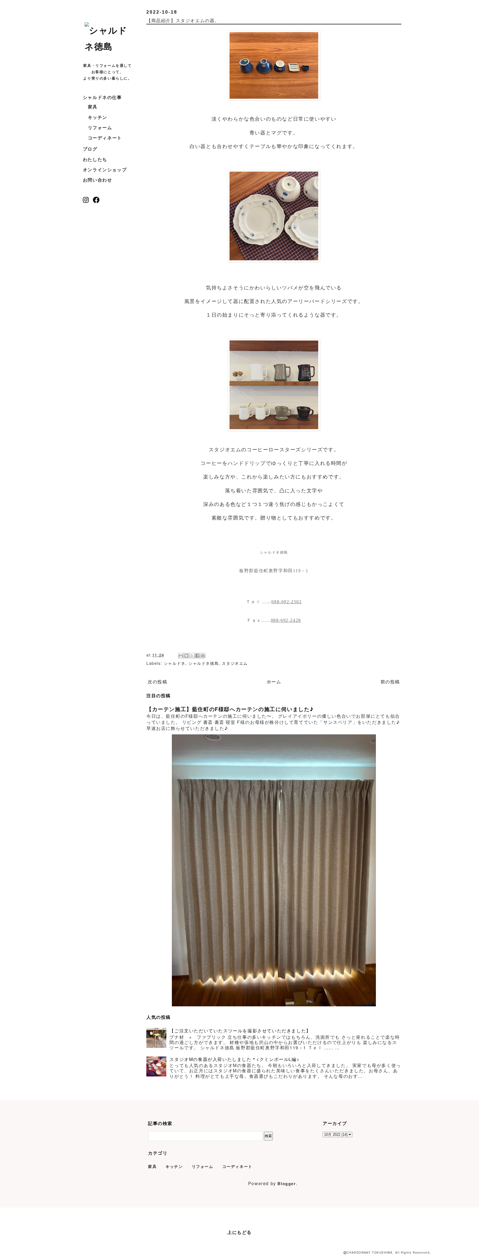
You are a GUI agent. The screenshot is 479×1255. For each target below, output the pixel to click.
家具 (93, 106)
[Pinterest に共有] (203, 655)
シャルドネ (174, 663)
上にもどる (239, 1232)
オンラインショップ (105, 169)
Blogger (286, 1183)
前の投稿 (390, 681)
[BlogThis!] (186, 655)
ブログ (90, 149)
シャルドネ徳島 (203, 663)
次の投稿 (157, 681)
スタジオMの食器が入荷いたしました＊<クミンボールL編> (234, 1059)
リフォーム (100, 127)
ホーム (274, 681)
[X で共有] (192, 655)
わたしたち (95, 159)
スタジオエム (235, 663)
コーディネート (105, 137)
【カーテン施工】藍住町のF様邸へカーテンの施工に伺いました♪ (230, 709)
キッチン (97, 117)
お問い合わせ (97, 180)
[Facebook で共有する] (197, 655)
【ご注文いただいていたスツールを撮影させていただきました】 (240, 1030)
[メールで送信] (181, 655)
